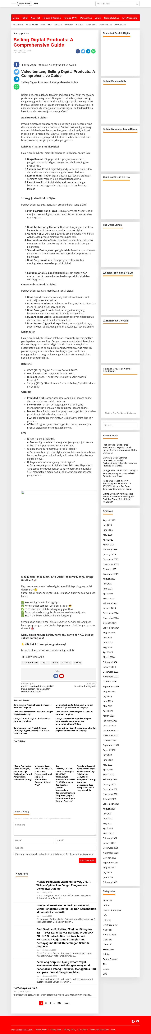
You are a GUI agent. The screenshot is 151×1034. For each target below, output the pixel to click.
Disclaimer (83, 1030)
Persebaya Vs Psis (25, 988)
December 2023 (110, 671)
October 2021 (109, 799)
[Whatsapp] (93, 51)
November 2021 (111, 794)
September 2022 (111, 745)
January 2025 (109, 608)
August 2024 (109, 632)
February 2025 (110, 603)
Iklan (113, 1030)
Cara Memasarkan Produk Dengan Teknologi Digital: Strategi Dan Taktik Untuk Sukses (31, 731)
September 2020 (111, 862)
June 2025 (108, 588)
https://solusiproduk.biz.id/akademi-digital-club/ (48, 650)
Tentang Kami (55, 1030)
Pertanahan (108, 949)
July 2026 (107, 525)
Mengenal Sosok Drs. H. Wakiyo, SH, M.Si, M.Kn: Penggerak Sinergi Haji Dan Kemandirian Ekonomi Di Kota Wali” (66, 909)
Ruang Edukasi (110, 959)
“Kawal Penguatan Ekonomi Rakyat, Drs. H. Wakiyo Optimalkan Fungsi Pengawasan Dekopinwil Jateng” (23, 773)
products (66, 662)
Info (15, 52)
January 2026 (109, 554)
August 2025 (109, 578)
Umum (106, 969)
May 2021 (107, 823)
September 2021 (111, 803)
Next (67, 1003)
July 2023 (107, 696)
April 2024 (108, 652)
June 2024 (108, 642)
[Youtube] (61, 676)
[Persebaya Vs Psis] (91, 995)
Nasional (107, 929)
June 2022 (108, 759)
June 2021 (108, 818)
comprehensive (30, 662)
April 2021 (108, 828)
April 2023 (108, 711)
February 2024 (110, 662)
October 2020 (109, 857)
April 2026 (108, 539)
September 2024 (111, 627)
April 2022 (108, 769)
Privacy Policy (70, 1030)
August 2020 (109, 867)
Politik (106, 954)
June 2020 (108, 877)
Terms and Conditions (99, 1030)
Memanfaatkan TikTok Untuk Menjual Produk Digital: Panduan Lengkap (74, 706)
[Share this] (78, 51)
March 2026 (109, 544)
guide (55, 662)
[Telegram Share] (88, 51)
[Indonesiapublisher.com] (13, 1021)
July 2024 (107, 637)
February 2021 (110, 838)
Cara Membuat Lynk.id (85, 685)
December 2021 (110, 789)
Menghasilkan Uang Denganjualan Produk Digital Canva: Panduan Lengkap (76, 729)
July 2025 (107, 583)
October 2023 (109, 681)
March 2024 (109, 657)
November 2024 (111, 618)
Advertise (107, 900)
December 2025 (110, 559)
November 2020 (111, 852)
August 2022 (109, 750)
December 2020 (110, 847)
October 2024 (109, 622)
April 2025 (108, 593)
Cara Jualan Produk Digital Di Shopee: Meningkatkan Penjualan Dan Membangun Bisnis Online (73, 721)
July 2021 (107, 813)
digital (45, 662)
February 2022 (110, 779)
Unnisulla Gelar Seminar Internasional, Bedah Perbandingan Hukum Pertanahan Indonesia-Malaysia (120, 461)
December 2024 (110, 613)
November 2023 (111, 676)
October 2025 (109, 569)
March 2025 (109, 598)
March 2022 (109, 774)
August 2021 (109, 808)
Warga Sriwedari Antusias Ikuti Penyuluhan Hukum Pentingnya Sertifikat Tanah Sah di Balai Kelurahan (118, 497)
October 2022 (109, 740)
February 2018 (110, 882)
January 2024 (109, 667)
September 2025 (111, 574)
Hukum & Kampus (112, 910)
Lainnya (107, 920)
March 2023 (109, 715)
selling (77, 662)
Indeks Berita (41, 1030)
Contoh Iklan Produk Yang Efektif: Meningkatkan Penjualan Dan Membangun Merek (37, 687)
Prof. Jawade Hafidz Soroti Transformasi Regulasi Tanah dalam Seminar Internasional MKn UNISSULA (120, 448)
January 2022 (109, 784)
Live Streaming (110, 924)
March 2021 (109, 833)
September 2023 (111, 686)
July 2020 (107, 872)
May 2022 (107, 764)
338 (59, 1003)
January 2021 (109, 843)
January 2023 (109, 725)
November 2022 (111, 735)
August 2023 (109, 691)
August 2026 (109, 520)
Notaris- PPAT (109, 934)
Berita (106, 905)
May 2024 (107, 647)
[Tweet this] (83, 51)
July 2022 (107, 754)
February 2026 (110, 549)
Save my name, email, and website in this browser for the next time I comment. (55, 854)
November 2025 (111, 564)
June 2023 (108, 701)
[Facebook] (55, 676)
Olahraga (107, 939)
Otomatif (107, 944)
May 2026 (107, 534)
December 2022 (110, 730)
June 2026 (108, 529)
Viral (105, 973)
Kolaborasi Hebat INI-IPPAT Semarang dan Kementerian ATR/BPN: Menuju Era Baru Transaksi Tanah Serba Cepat (117, 484)
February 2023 (110, 720)
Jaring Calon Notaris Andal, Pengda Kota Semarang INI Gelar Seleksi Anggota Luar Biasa (120, 473)
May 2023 (107, 706)
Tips (105, 964)
